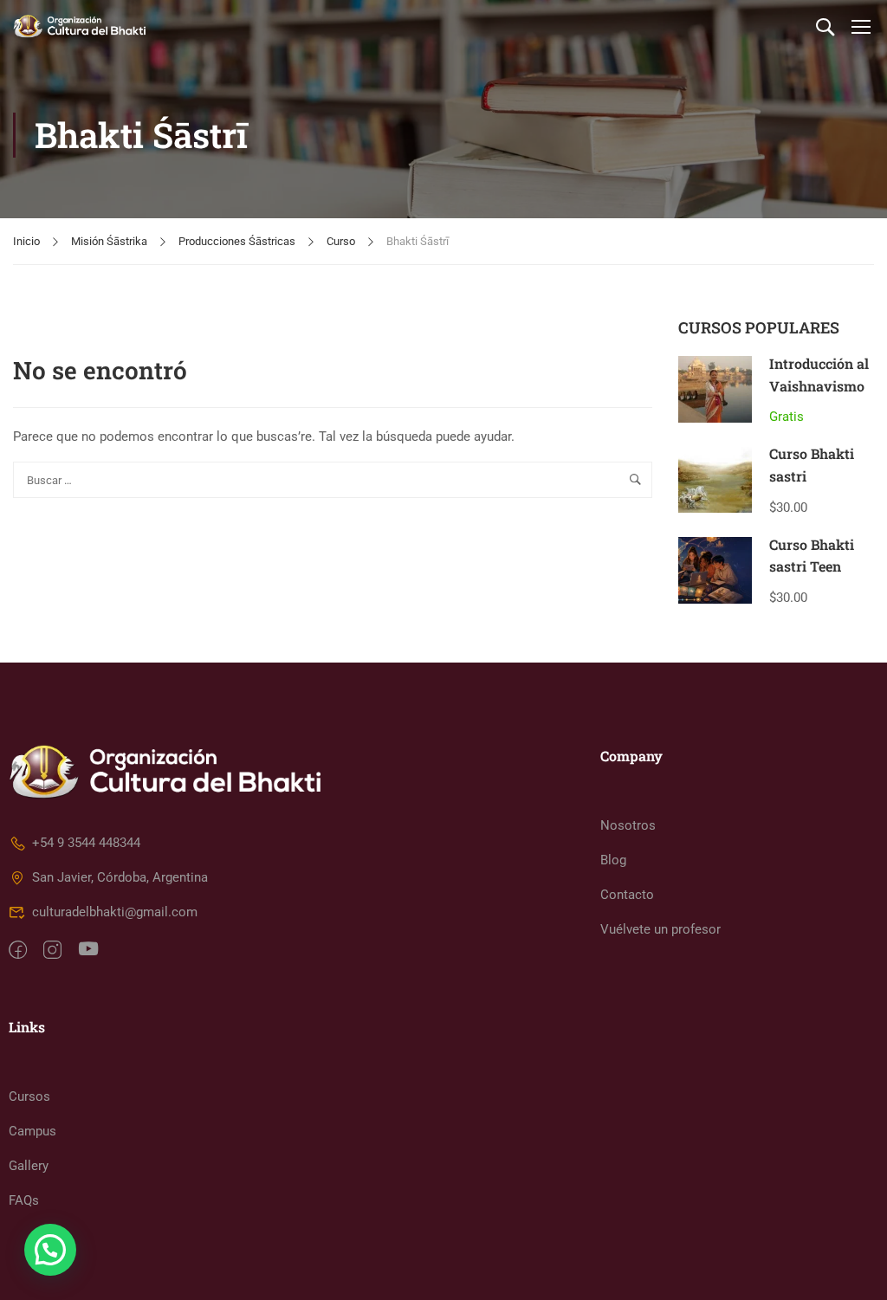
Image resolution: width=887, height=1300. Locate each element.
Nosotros (628, 825)
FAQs (24, 1200)
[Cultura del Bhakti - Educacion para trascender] (79, 25)
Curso (341, 241)
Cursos (29, 1096)
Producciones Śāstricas (236, 241)
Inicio (26, 241)
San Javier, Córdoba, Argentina (120, 877)
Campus (32, 1131)
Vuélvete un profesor (660, 929)
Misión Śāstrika (109, 241)
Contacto (627, 894)
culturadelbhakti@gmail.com (114, 912)
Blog (613, 860)
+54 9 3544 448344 (86, 842)
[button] (50, 1250)
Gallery (29, 1166)
